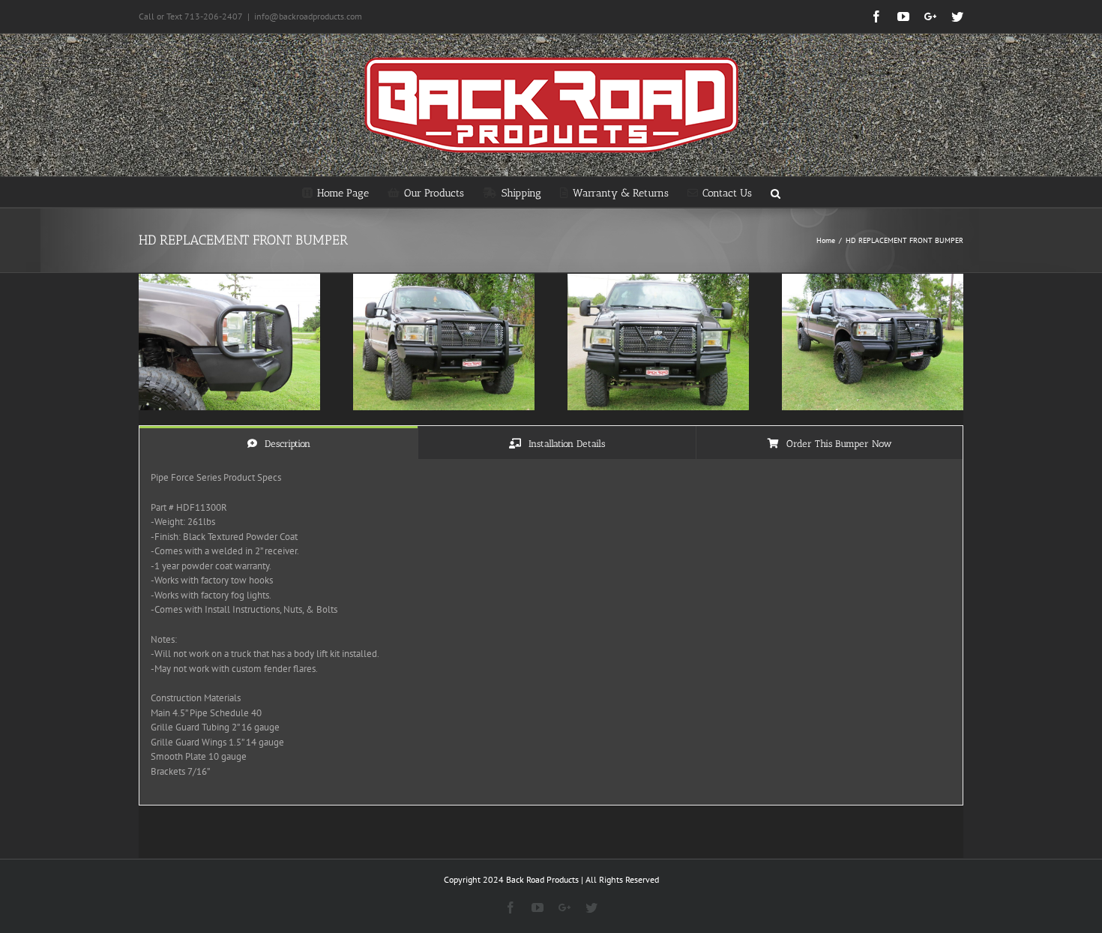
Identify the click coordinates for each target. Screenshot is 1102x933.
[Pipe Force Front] (444, 280)
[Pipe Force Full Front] (658, 280)
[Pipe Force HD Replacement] (872, 280)
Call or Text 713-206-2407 (191, 16)
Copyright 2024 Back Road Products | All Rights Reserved (551, 879)
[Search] (776, 192)
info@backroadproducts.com (308, 16)
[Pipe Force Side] (229, 280)
